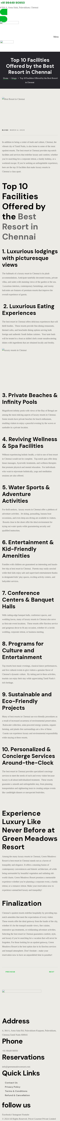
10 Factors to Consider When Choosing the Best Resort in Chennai (15, 973)
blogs (5, 130)
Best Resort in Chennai (20, 226)
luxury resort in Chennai (29, 273)
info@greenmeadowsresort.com (16, 1067)
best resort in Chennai (29, 150)
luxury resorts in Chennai (44, 415)
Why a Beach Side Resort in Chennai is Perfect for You (44, 973)
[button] (30, 15)
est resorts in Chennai (20, 716)
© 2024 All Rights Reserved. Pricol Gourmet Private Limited (29, 1119)
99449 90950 (12, 1051)
